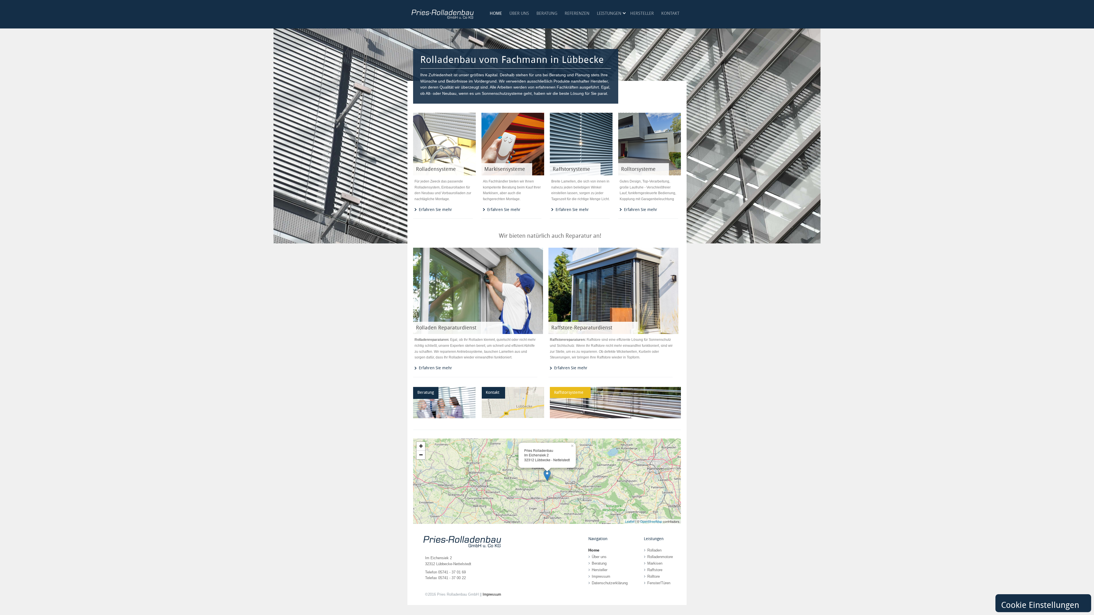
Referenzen (577, 13)
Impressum (601, 576)
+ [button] (421, 446)
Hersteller (642, 13)
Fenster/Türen (658, 583)
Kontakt (670, 13)
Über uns (519, 13)
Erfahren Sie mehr (435, 209)
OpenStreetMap (651, 521)
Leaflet (629, 521)
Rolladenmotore (660, 557)
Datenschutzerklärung (610, 583)
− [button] (421, 454)
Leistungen (609, 13)
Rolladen (654, 550)
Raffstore (654, 570)
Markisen (654, 563)
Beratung (546, 13)
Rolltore (653, 576)
